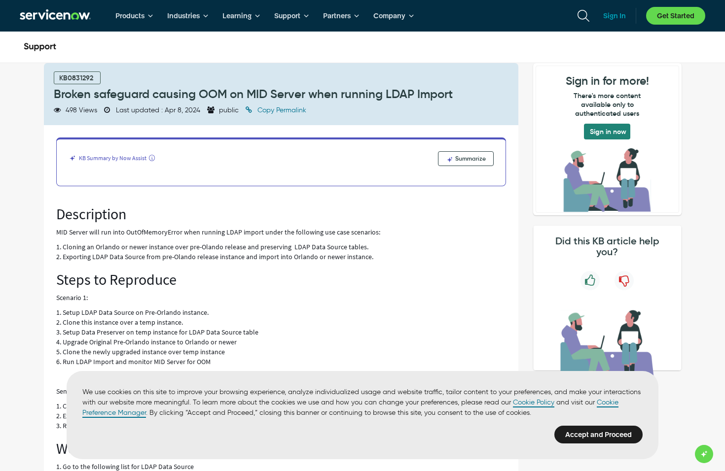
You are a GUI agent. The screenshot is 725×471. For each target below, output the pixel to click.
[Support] (40, 47)
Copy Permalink (280, 110)
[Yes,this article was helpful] (590, 280)
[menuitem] (134, 16)
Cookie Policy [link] (533, 402)
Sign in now (608, 131)
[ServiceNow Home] (55, 15)
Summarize (470, 158)
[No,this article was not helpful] (624, 280)
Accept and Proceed (598, 434)
